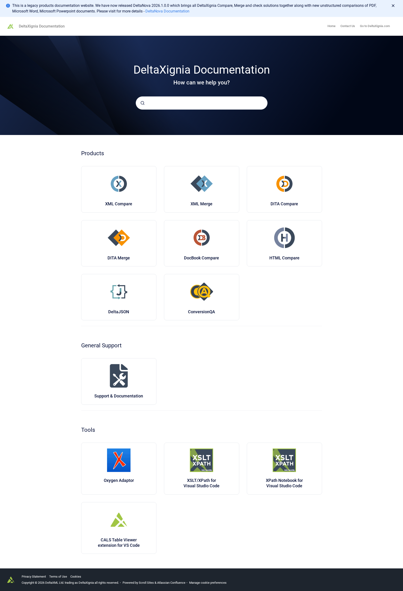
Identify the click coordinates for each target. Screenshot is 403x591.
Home (331, 26)
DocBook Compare (201, 257)
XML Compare (118, 203)
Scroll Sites (146, 582)
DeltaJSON (118, 311)
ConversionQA (201, 311)
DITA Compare (284, 203)
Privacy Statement (34, 576)
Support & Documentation (118, 395)
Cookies (75, 576)
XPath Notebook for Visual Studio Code (284, 483)
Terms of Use (58, 576)
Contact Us (347, 26)
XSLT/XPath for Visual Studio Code (201, 483)
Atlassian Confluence (171, 582)
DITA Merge (119, 257)
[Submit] (142, 103)
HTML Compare (284, 257)
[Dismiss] (393, 5)
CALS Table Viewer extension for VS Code (119, 542)
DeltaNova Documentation (167, 11)
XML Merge (201, 203)
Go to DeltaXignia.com (375, 26)
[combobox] (201, 103)
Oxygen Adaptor (119, 480)
